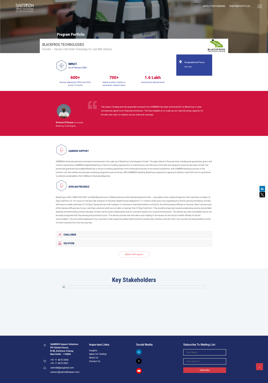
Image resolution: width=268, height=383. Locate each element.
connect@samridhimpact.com (64, 372)
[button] (134, 254)
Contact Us (94, 361)
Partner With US (239, 6)
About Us (93, 357)
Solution (69, 243)
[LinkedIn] (262, 189)
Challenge (70, 234)
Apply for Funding (214, 6)
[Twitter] (262, 194)
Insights (93, 350)
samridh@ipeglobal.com (62, 367)
